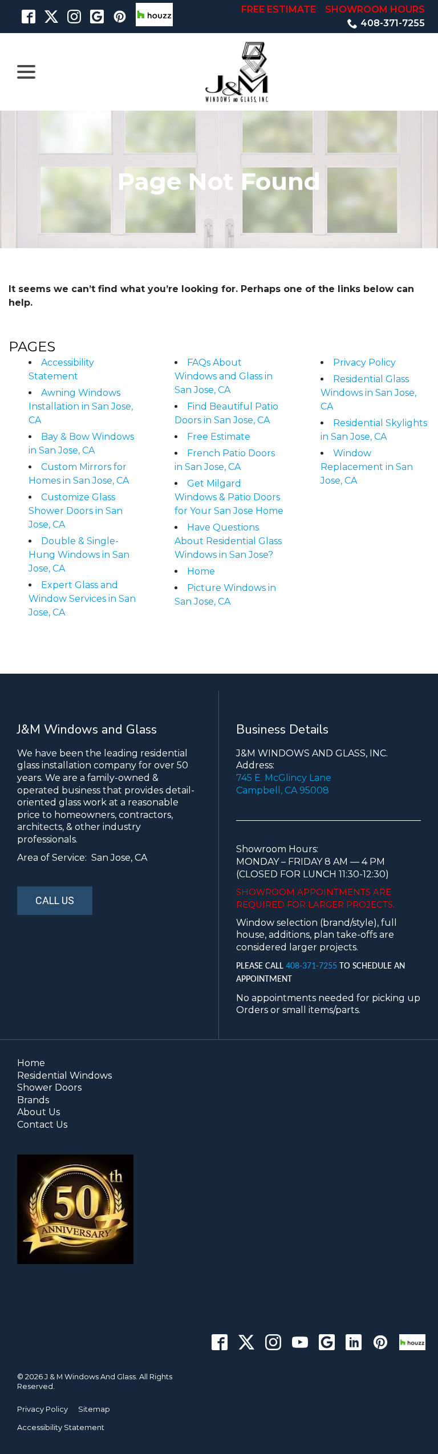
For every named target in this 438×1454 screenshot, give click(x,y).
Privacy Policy (364, 362)
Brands (33, 1100)
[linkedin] (354, 1342)
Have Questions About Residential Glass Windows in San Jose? (228, 541)
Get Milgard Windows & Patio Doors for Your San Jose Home (229, 497)
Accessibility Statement (60, 1427)
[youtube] (300, 1342)
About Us (38, 1112)
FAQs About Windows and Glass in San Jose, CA (224, 376)
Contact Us (42, 1124)
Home (201, 571)
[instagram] (74, 16)
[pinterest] (120, 16)
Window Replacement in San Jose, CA (367, 467)
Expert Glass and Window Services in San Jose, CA (82, 599)
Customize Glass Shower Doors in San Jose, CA (76, 511)
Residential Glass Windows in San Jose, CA (368, 393)
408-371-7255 (392, 23)
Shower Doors (49, 1087)
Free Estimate (218, 436)
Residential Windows (64, 1075)
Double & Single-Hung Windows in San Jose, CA (79, 555)
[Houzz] (412, 1342)
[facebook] (28, 16)
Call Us (54, 900)
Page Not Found (219, 181)
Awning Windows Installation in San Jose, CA (81, 406)
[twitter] (51, 16)
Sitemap (94, 1409)
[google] (97, 16)
